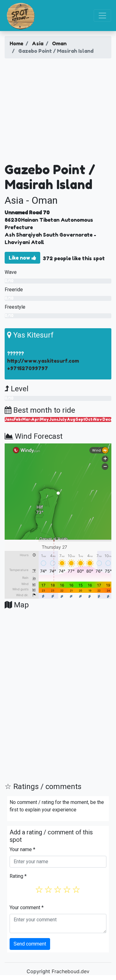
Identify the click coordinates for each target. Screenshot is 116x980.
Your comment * (27, 907)
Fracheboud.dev (70, 971)
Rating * (18, 876)
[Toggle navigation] (102, 15)
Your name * (22, 849)
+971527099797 (27, 368)
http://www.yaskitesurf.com (43, 361)
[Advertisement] (58, 112)
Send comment (30, 944)
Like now (20, 258)
